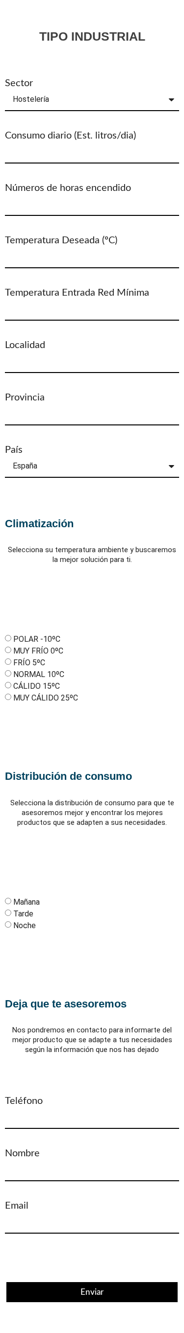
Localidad (25, 345)
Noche (24, 925)
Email (16, 1206)
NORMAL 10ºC (38, 674)
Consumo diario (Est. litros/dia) (70, 135)
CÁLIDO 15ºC (36, 686)
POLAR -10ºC (36, 639)
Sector (19, 83)
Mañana (26, 902)
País (14, 450)
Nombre (22, 1153)
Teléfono (24, 1101)
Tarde (23, 913)
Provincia (25, 397)
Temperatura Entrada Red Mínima (77, 293)
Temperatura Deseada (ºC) (61, 240)
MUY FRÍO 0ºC (38, 650)
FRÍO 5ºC (29, 662)
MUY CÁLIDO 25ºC (45, 697)
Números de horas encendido (68, 188)
